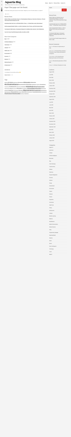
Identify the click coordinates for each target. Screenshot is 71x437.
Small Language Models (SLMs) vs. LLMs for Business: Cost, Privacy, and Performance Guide (23, 26)
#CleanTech (38, 84)
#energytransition (7, 88)
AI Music (50, 152)
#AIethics (12, 82)
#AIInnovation (26, 82)
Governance (51, 202)
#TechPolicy (22, 93)
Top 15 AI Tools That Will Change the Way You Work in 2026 (17, 31)
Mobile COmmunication (53, 224)
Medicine (51, 218)
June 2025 (51, 104)
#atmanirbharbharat (22, 84)
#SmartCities (24, 91)
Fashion (50, 191)
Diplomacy (51, 172)
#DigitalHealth (23, 86)
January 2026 (51, 85)
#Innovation (21, 90)
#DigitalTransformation (39, 86)
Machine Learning (52, 215)
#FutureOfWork (31, 88)
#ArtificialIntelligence (12, 84)
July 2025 (51, 102)
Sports (50, 243)
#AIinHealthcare (20, 82)
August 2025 (51, 99)
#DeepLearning (18, 86)
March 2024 (51, 132)
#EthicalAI (11, 88)
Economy (6, 56)
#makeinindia (37, 90)
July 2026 (51, 74)
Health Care (7, 50)
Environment (7, 53)
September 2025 (52, 96)
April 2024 (51, 129)
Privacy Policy (57, 3)
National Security (8, 62)
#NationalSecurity (44, 90)
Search (50, 7)
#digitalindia (29, 86)
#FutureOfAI (19, 88)
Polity (50, 229)
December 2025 (52, 88)
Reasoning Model (52, 235)
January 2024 (51, 137)
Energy (50, 183)
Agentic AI (51, 147)
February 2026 (52, 82)
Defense (50, 169)
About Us (51, 3)
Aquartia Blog (13, 2)
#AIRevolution (33, 82)
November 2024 (52, 124)
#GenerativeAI (43, 88)
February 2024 (52, 135)
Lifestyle (6, 47)
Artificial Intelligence (9, 41)
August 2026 (51, 71)
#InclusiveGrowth (16, 90)
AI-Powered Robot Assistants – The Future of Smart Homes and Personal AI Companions (57, 52)
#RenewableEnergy (15, 91)
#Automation (29, 84)
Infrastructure (7, 65)
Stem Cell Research (52, 246)
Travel (50, 251)
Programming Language (53, 232)
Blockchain (51, 158)
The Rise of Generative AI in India (60, 65)
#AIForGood (15, 82)
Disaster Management (53, 174)
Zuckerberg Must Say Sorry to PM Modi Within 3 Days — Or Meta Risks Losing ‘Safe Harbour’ (24, 23)
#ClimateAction (43, 84)
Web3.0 (50, 254)
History (50, 207)
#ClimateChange (7, 86)
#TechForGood (8, 93)
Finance (50, 196)
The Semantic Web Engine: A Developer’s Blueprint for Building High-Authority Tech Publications (24, 29)
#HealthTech (10, 90)
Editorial (50, 180)
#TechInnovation (16, 93)
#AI (8, 82)
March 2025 (51, 113)
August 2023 (51, 140)
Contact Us (63, 3)
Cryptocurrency (52, 166)
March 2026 (51, 80)
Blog (5, 38)
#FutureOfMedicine (24, 88)
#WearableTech (26, 93)
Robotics (6, 59)
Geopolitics (51, 199)
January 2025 (51, 118)
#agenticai (6, 82)
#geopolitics (6, 90)
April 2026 (51, 77)
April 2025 (51, 110)
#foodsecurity (14, 88)
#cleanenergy (34, 84)
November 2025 (52, 91)
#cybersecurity (12, 86)
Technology (7, 44)
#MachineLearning (28, 90)
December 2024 (52, 121)
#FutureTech (38, 88)
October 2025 (51, 93)
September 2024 (52, 126)
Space (50, 240)
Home (46, 3)
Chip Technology (52, 163)
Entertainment (51, 185)
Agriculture (51, 150)
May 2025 (51, 107)
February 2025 (52, 115)
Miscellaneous (51, 221)
